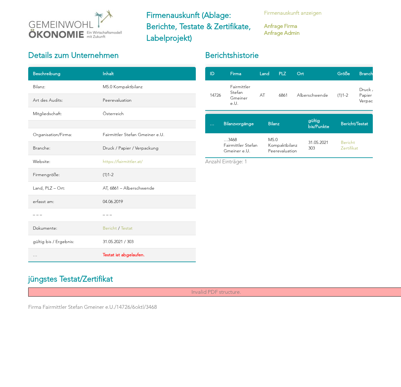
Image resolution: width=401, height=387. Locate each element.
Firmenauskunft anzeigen (292, 13)
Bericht (110, 228)
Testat (127, 228)
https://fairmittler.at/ (123, 161)
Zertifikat (349, 148)
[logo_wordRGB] (75, 23)
